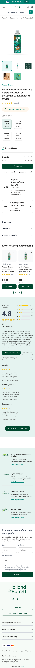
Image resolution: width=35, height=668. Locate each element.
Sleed (22, 666)
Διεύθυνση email (7, 555)
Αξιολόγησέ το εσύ (11, 353)
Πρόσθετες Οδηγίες (9, 235)
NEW (26, 2)
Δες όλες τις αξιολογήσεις (17, 428)
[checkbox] (3, 568)
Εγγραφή (17, 574)
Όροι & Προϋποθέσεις (9, 656)
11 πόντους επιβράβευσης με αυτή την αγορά (17, 172)
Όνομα (4, 545)
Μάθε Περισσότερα (17, 482)
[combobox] (27, 353)
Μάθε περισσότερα (17, 464)
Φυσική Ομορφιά (16, 18)
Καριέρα (17, 607)
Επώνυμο (21, 545)
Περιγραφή (6, 222)
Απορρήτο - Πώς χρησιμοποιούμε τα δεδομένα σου (16, 652)
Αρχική (4, 18)
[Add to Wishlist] (14, 252)
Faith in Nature (7, 85)
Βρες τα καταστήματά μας (17, 613)
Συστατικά (6, 229)
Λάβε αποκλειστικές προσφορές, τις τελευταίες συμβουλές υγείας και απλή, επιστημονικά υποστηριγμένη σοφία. (17, 568)
